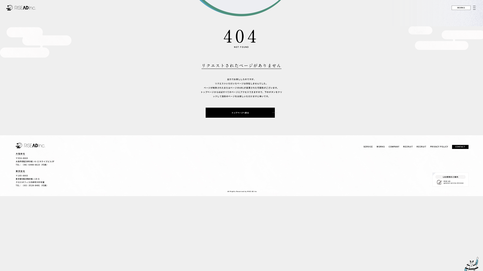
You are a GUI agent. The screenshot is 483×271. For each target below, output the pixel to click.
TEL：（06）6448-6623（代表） (32, 164)
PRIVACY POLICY (439, 147)
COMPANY (394, 147)
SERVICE (368, 147)
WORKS (381, 147)
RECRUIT (408, 147)
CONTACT (460, 147)
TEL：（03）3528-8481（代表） (32, 185)
